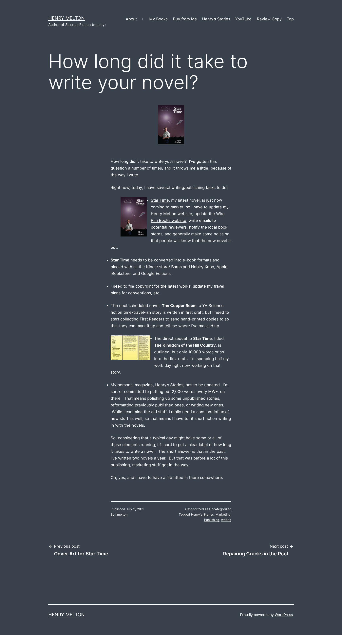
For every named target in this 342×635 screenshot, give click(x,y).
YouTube (243, 19)
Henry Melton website (171, 213)
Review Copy (269, 19)
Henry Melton (66, 18)
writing (226, 520)
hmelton (121, 514)
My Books (158, 19)
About (131, 19)
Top (290, 19)
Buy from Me (185, 19)
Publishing (211, 520)
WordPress (284, 615)
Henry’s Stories (216, 19)
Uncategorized (220, 509)
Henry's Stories (202, 514)
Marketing (223, 514)
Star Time (160, 200)
